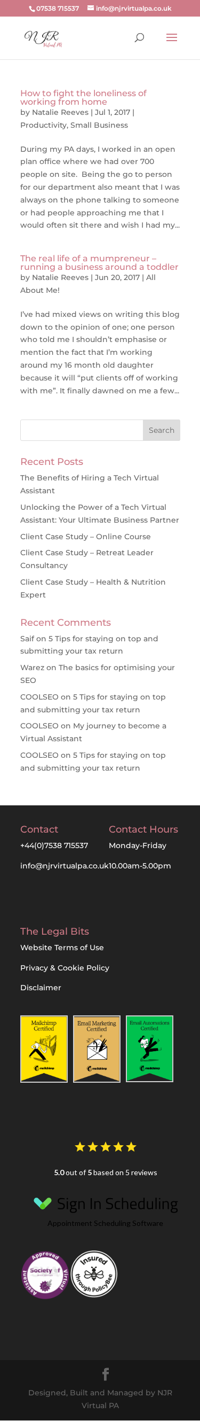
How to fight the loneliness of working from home (83, 97)
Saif (27, 638)
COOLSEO (39, 697)
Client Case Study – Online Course (85, 536)
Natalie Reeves (60, 112)
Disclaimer (40, 987)
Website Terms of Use (62, 947)
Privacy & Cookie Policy (64, 968)
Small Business (99, 125)
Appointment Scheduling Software (105, 1223)
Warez (32, 667)
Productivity (43, 125)
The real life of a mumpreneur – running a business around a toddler (99, 262)
